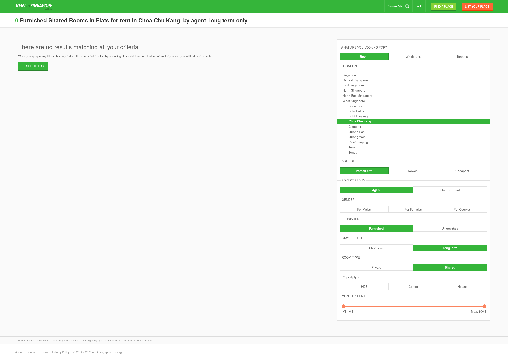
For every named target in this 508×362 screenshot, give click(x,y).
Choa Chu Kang (360, 121)
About (19, 352)
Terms (44, 352)
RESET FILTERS (33, 66)
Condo (413, 286)
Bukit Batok (356, 111)
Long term (450, 248)
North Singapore (354, 90)
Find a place (443, 6)
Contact (31, 352)
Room (364, 56)
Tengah (354, 152)
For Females (413, 209)
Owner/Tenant (450, 190)
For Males (364, 209)
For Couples (462, 209)
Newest (413, 170)
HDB (364, 286)
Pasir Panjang (358, 142)
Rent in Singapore (34, 7)
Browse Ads (395, 6)
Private (376, 267)
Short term (376, 248)
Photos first (364, 171)
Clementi (355, 126)
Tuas (352, 147)
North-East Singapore (357, 95)
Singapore (350, 75)
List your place (477, 6)
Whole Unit (413, 56)
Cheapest (462, 170)
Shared (450, 267)
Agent (376, 190)
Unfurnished (450, 228)
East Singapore (353, 85)
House (462, 286)
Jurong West (357, 136)
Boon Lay (355, 106)
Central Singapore (355, 80)
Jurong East (357, 131)
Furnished (376, 228)
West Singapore (354, 100)
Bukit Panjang (358, 116)
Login (419, 6)
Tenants (462, 56)
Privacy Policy (60, 352)
